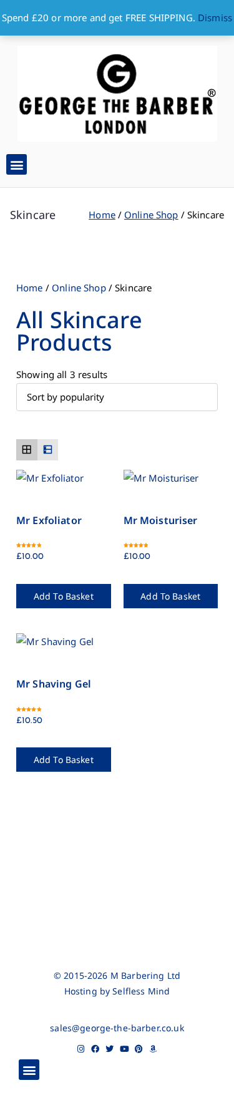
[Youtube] (124, 1049)
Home (102, 214)
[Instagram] (81, 1049)
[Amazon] (153, 1049)
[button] (16, 164)
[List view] (48, 449)
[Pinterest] (139, 1049)
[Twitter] (109, 1049)
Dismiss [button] (215, 17)
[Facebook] (95, 1049)
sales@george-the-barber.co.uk (116, 1028)
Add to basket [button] (64, 596)
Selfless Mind (141, 991)
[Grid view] (26, 449)
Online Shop (151, 214)
